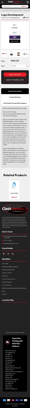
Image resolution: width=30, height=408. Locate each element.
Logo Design (14, 193)
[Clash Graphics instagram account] (8, 253)
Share (27, 17)
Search (23, 6)
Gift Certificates (6, 285)
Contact (4, 294)
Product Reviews (15, 97)
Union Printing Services (8, 279)
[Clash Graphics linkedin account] (12, 253)
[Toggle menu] (2, 2)
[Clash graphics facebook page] (3, 253)
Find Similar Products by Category (15, 103)
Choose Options (14, 188)
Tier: (2, 66)
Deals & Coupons (7, 282)
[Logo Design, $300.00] (14, 186)
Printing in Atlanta (7, 273)
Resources (5, 276)
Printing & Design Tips (8, 270)
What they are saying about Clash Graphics (14, 288)
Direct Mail (5, 263)
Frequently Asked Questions (10, 266)
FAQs (3, 291)
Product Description (15, 91)
